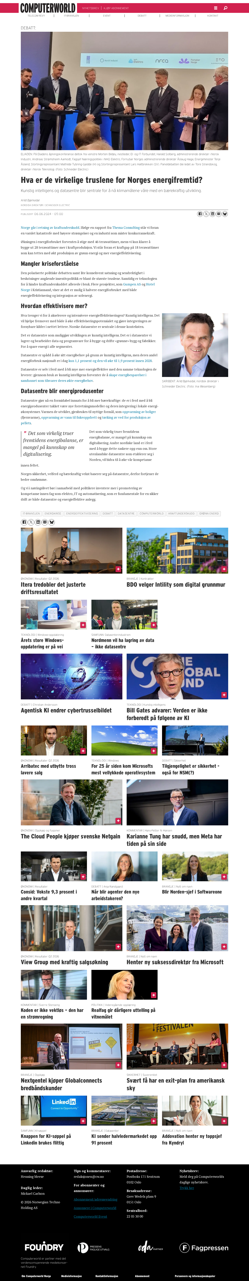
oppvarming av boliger (139, 411)
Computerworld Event (90, 1216)
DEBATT (142, 15)
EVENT (106, 15)
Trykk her (187, 1188)
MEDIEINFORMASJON (177, 15)
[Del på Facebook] (200, 214)
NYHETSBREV (90, 8)
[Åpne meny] (215, 8)
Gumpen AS (132, 284)
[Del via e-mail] (219, 214)
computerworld (152, 513)
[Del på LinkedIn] (212, 214)
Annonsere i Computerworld (95, 1208)
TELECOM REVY (36, 15)
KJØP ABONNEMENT (116, 8)
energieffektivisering (82, 513)
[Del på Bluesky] (225, 214)
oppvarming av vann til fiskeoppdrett (69, 417)
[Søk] (225, 8)
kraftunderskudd (181, 513)
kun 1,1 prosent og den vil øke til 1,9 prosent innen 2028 (110, 360)
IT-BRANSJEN (71, 15)
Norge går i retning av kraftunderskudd (50, 227)
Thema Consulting (126, 227)
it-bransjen (31, 513)
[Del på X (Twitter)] (206, 214)
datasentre (126, 513)
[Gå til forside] (48, 8)
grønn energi (209, 513)
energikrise (53, 513)
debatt (108, 513)
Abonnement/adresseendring (95, 1199)
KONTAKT (212, 15)
